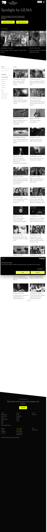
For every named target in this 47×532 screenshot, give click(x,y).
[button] (44, 2)
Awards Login (35, 429)
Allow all (37, 272)
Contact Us (34, 414)
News (18, 420)
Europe (2, 417)
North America (4, 414)
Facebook (3, 433)
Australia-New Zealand (6, 425)
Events (18, 419)
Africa (2, 420)
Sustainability (19, 433)
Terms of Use (19, 434)
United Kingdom (4, 419)
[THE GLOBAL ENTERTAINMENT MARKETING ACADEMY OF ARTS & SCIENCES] (9, 3)
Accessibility (19, 429)
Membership (19, 416)
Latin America (4, 416)
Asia (2, 423)
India (2, 422)
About (18, 414)
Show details (39, 268)
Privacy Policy (19, 431)
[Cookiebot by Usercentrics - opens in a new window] (40, 258)
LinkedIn (3, 429)
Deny (23, 272)
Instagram (3, 431)
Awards (18, 417)
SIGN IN (39, 1)
